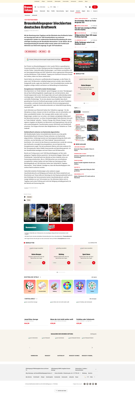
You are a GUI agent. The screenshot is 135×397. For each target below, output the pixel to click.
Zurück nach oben (61, 391)
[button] (91, 11)
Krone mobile (65, 1)
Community (49, 1)
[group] (30, 213)
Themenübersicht (67, 236)
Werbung (84, 373)
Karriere (90, 373)
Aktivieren (65, 59)
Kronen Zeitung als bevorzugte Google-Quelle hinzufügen (48, 59)
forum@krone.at (62, 238)
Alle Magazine (93, 334)
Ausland (78, 11)
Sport (67, 11)
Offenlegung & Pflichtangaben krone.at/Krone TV (37, 369)
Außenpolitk (34, 15)
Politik (53, 11)
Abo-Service (29, 377)
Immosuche (73, 1)
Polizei (28, 200)
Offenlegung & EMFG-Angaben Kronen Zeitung (60, 369)
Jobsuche (80, 1)
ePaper (43, 1)
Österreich (42, 11)
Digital (83, 11)
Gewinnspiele (57, 1)
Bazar (86, 1)
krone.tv (95, 11)
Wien (48, 11)
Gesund (72, 11)
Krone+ (36, 11)
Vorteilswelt (36, 1)
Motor (88, 11)
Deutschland (27, 15)
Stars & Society (60, 11)
